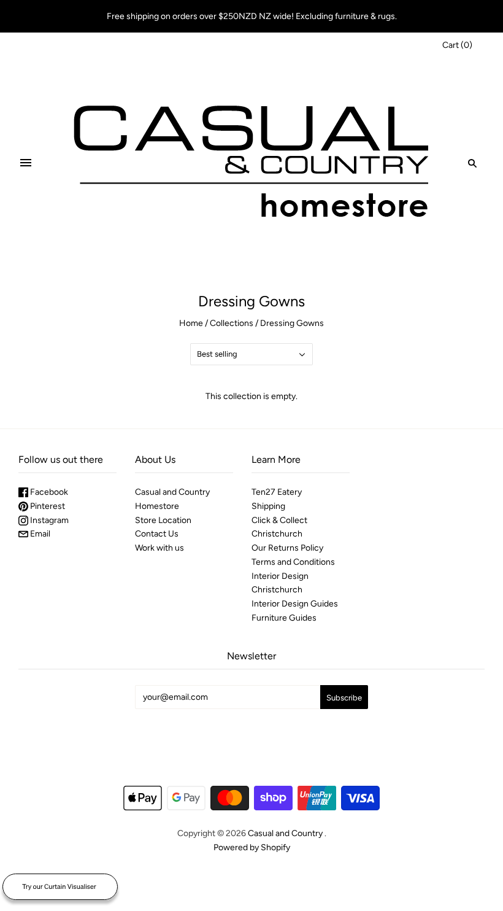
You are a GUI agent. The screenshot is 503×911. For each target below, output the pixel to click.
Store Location (163, 520)
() (457, 45)
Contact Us (157, 534)
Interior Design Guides (295, 604)
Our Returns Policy (287, 548)
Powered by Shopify (251, 847)
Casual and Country (285, 833)
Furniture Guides (284, 618)
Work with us (159, 548)
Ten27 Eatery (277, 492)
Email (39, 534)
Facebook (48, 492)
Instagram (48, 520)
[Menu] (25, 163)
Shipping (268, 506)
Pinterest (46, 506)
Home (191, 323)
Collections (231, 323)
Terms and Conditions (293, 562)
